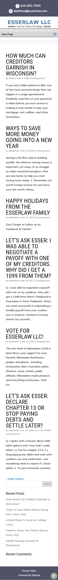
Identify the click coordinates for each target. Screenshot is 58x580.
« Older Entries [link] (15, 479)
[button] (54, 34)
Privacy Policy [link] (29, 570)
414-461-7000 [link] (30, 5)
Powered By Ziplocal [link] (29, 575)
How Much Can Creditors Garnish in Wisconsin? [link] (26, 64)
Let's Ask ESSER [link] (43, 430)
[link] (54, 576)
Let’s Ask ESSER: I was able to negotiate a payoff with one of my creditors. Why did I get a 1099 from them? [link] (28, 258)
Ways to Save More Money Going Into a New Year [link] (29, 137)
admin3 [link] (12, 78)
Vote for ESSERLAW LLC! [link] (24, 333)
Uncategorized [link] (37, 78)
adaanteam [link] (14, 150)
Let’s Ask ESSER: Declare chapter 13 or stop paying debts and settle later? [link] (27, 411)
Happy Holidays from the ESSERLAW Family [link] (28, 206)
